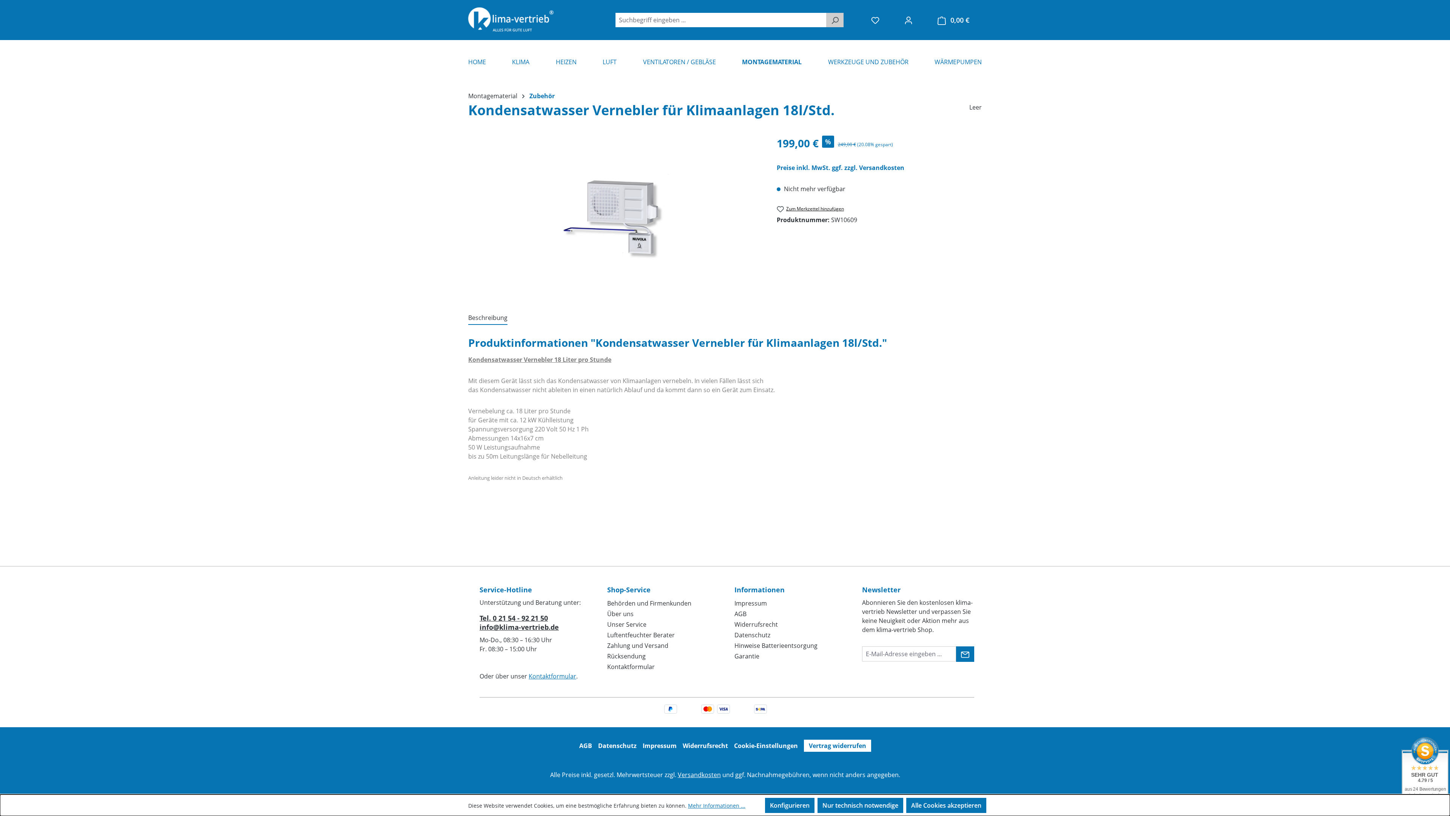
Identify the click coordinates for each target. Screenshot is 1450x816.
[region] (615, 216)
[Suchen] (835, 20)
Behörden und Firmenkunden (649, 603)
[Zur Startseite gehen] (511, 20)
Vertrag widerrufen (837, 746)
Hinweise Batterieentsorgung (776, 645)
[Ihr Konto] (908, 20)
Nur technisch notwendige (860, 805)
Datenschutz (752, 635)
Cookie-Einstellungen (766, 746)
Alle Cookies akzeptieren (946, 805)
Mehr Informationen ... (716, 805)
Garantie (746, 656)
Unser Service (626, 624)
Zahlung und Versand (637, 645)
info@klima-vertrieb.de (519, 627)
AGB (740, 614)
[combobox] (721, 20)
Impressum (750, 603)
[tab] (488, 318)
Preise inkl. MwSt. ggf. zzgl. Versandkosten (840, 168)
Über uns (620, 614)
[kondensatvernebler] (614, 216)
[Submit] (965, 654)
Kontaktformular (552, 676)
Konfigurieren (790, 805)
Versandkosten (699, 775)
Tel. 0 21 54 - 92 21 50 (514, 618)
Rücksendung (626, 656)
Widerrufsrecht (756, 624)
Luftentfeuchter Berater (641, 635)
